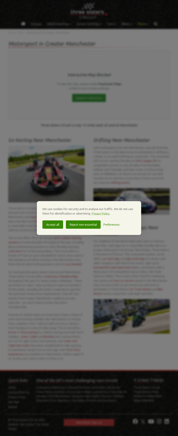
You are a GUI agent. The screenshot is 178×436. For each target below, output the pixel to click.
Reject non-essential (83, 224)
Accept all (52, 224)
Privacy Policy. (101, 213)
